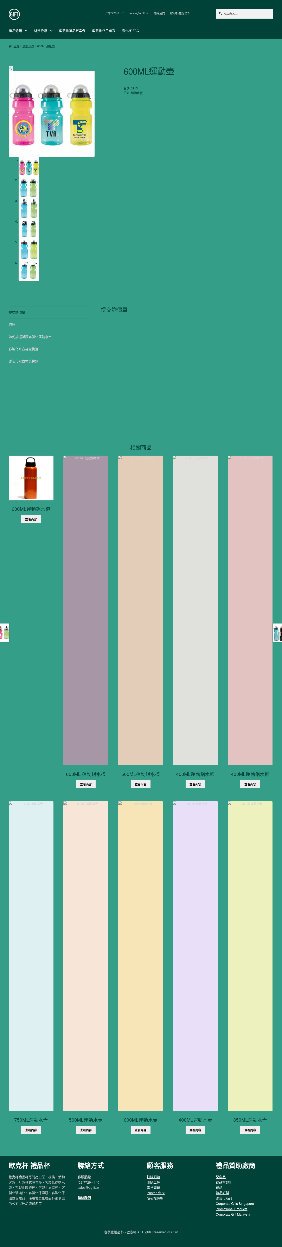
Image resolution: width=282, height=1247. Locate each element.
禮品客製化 (224, 1182)
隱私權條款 (155, 1198)
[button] (11, 68)
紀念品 (221, 1177)
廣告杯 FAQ (130, 30)
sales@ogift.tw (138, 13)
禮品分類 (15, 30)
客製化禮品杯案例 (72, 30)
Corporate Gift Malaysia (233, 1214)
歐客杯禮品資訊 (180, 13)
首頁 (16, 46)
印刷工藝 (153, 1182)
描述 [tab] (12, 324)
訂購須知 (153, 1177)
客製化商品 (224, 1198)
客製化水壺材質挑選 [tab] (23, 361)
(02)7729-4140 (114, 13)
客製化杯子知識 (103, 30)
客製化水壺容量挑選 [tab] (23, 349)
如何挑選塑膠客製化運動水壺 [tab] (30, 336)
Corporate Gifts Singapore (235, 1203)
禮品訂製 (222, 1192)
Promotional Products (231, 1209)
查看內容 (31, 519)
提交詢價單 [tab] (17, 312)
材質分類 (40, 30)
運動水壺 (28, 46)
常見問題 (153, 1187)
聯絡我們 (159, 13)
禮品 (219, 1187)
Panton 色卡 (156, 1192)
